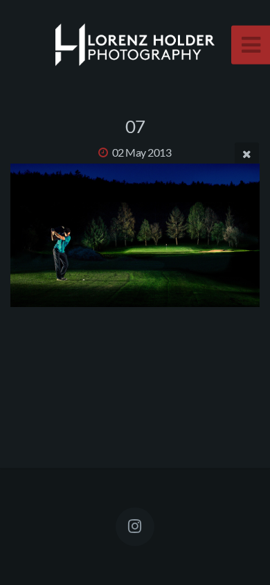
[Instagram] (135, 526)
